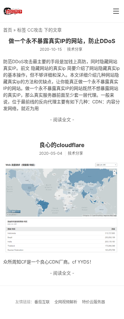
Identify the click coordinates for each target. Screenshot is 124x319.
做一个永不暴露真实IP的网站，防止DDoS (62, 41)
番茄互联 (42, 302)
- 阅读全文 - (62, 119)
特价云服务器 (93, 302)
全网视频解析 (65, 302)
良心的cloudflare (62, 145)
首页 (7, 30)
